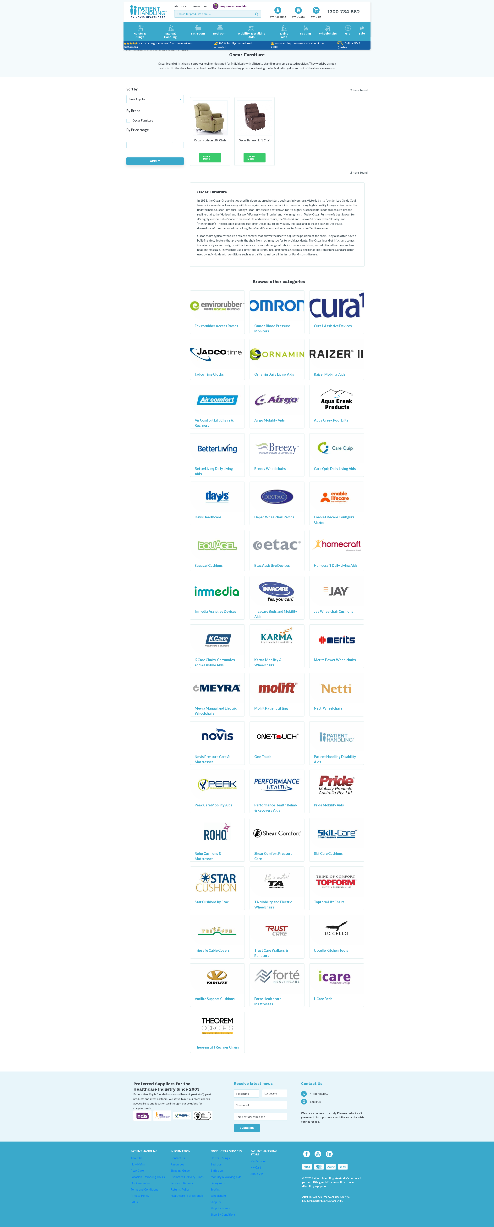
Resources (200, 6)
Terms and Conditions (144, 1189)
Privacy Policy (140, 1195)
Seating (305, 33)
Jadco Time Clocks (209, 374)
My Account (258, 1161)
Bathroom (197, 33)
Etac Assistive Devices (272, 565)
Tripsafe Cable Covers (212, 950)
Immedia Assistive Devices (215, 611)
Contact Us (178, 1158)
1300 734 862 (343, 11)
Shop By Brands (143, 49)
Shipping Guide (180, 1170)
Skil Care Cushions (328, 853)
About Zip (256, 1173)
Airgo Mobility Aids (269, 420)
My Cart (255, 1167)
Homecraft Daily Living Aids (336, 565)
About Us (180, 6)
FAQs (134, 1202)
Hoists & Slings (140, 35)
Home (127, 49)
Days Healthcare (208, 517)
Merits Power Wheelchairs (335, 660)
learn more (206, 157)
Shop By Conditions (223, 1214)
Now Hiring (138, 1164)
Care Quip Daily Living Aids (335, 468)
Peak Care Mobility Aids (213, 805)
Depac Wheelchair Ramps (274, 517)
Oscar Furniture (178, 49)
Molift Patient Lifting (271, 708)
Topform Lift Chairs (329, 902)
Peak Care (137, 1170)
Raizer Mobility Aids (329, 374)
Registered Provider (234, 6)
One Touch (262, 757)
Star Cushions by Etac (212, 902)
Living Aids (284, 35)
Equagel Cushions (209, 565)
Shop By (160, 49)
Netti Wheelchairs (328, 708)
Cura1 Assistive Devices (333, 326)
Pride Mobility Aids (329, 805)
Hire (347, 33)
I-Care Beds (323, 999)
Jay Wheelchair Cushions (333, 611)
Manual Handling (170, 35)
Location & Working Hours (148, 1177)
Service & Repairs (182, 1183)
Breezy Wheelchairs (270, 468)
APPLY (155, 161)
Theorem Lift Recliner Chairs (217, 1047)
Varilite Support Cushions (215, 999)
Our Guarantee (140, 1183)
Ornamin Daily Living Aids (274, 374)
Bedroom (219, 33)
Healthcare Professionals (187, 1195)
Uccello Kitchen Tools (331, 950)
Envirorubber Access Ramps (216, 326)
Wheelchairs (328, 33)
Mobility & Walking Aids (251, 35)
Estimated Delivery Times (187, 1177)
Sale (362, 33)
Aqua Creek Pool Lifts (331, 420)
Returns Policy (180, 1189)
